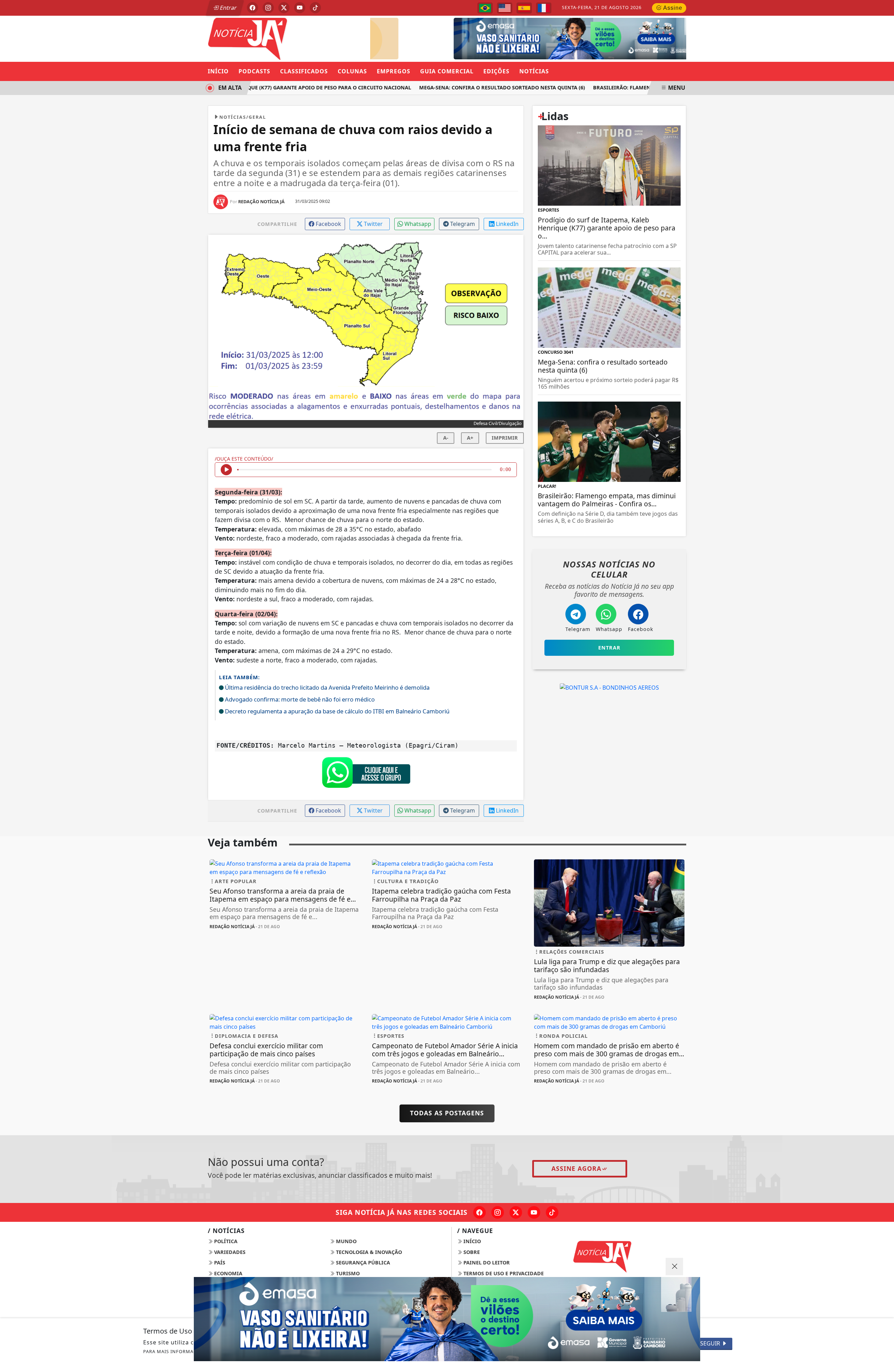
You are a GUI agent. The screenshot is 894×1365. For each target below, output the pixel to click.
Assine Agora (576, 1168)
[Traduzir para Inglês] (504, 8)
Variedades (229, 1252)
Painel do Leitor (486, 1262)
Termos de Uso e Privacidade (503, 1273)
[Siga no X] (284, 7)
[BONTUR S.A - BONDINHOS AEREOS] (609, 687)
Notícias (534, 71)
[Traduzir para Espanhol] (524, 8)
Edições (496, 71)
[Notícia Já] (285, 38)
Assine (672, 8)
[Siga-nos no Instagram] (497, 1212)
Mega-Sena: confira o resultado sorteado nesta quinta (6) (485, 87)
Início (218, 71)
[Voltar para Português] (485, 8)
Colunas (352, 71)
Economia (227, 1273)
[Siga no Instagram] (268, 7)
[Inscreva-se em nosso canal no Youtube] (534, 1212)
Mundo (346, 1241)
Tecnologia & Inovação (368, 1252)
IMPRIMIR (505, 437)
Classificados (304, 71)
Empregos (393, 71)
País (219, 1262)
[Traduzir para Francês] (543, 8)
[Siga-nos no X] (516, 1212)
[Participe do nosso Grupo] (366, 774)
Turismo (347, 1273)
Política (225, 1241)
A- (445, 437)
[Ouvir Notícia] (226, 469)
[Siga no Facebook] (252, 7)
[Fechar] (674, 1266)
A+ (470, 437)
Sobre (471, 1252)
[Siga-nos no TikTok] (552, 1212)
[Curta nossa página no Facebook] (479, 1212)
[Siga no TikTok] (315, 7)
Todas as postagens (447, 1113)
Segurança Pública (362, 1262)
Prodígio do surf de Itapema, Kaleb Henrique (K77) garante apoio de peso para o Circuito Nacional (253, 87)
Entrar (228, 8)
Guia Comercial (447, 71)
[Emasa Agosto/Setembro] (561, 38)
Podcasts (254, 71)
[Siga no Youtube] (299, 7)
